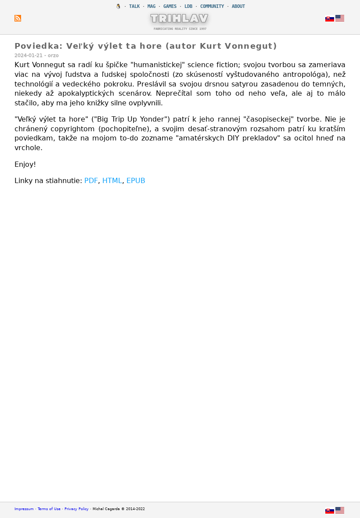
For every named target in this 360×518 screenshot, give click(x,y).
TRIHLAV (180, 18)
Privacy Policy (77, 509)
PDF (91, 180)
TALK (134, 6)
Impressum (24, 509)
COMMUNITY (212, 6)
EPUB (135, 180)
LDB (188, 6)
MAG (151, 6)
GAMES (169, 6)
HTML (112, 180)
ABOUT (238, 6)
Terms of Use (49, 509)
